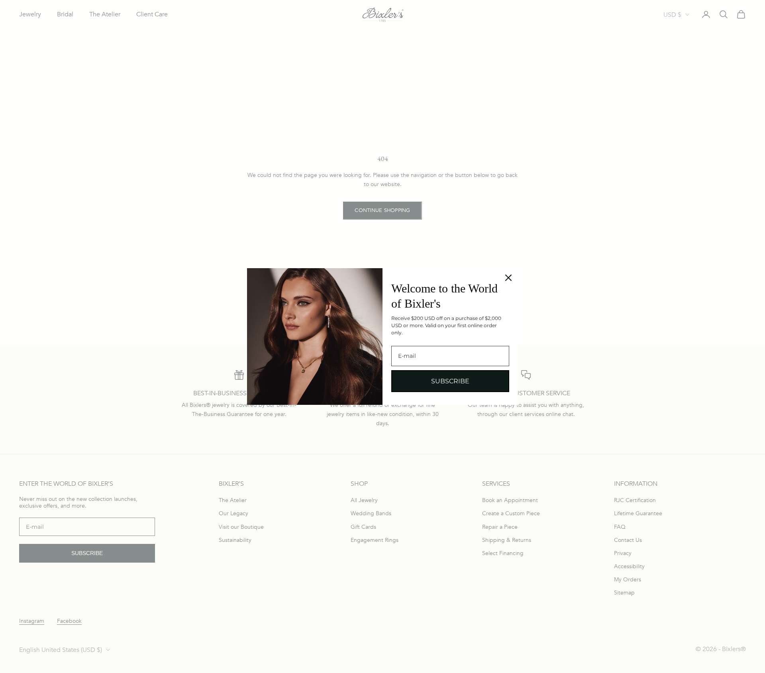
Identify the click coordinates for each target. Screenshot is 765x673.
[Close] (508, 277)
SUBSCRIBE (450, 381)
